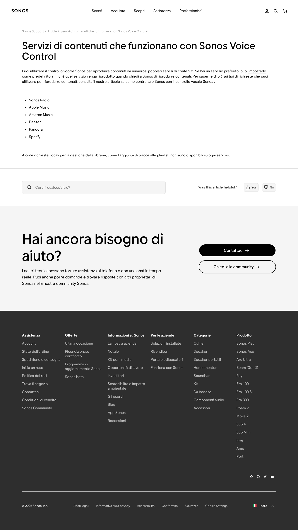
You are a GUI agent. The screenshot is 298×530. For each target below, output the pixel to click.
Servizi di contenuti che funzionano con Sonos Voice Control (104, 31)
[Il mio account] (267, 11)
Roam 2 (242, 408)
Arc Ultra (243, 359)
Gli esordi (115, 396)
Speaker (200, 351)
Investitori (116, 375)
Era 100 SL (245, 392)
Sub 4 (241, 424)
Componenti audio (209, 400)
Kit (196, 384)
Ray (239, 375)
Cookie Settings (216, 506)
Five (239, 440)
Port (239, 456)
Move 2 (242, 416)
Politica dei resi (34, 375)
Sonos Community (37, 408)
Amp (240, 448)
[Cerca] (275, 11)
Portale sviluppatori (167, 359)
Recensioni (117, 420)
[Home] (20, 11)
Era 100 (242, 384)
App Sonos (117, 412)
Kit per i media (120, 359)
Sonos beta (74, 377)
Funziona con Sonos (167, 367)
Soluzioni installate (166, 343)
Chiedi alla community (234, 266)
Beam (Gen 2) (247, 367)
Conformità (170, 506)
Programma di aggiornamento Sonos (83, 366)
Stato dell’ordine (35, 351)
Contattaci (233, 250)
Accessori (202, 408)
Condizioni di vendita (39, 400)
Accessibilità (146, 506)
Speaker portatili (207, 359)
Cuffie (199, 343)
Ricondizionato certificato (77, 353)
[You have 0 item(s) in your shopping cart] (285, 11)
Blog (111, 404)
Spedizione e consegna (41, 359)
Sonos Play (245, 343)
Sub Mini (243, 432)
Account (29, 343)
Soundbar (202, 375)
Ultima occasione (79, 343)
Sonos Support (33, 31)
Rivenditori (159, 351)
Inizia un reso (32, 367)
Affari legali (81, 506)
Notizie (113, 351)
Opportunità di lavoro (125, 367)
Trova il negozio (35, 384)
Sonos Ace (245, 351)
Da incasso (202, 392)
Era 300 (242, 400)
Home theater (205, 367)
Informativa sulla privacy (113, 506)
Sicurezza (191, 506)
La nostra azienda (122, 343)
